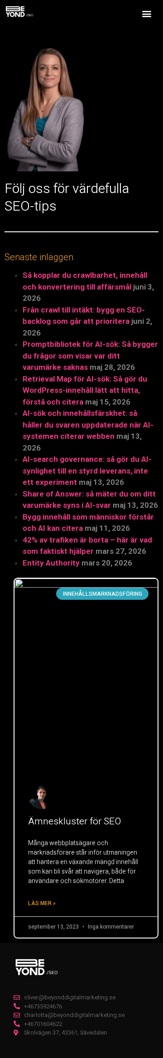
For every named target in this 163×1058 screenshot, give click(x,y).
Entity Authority (51, 562)
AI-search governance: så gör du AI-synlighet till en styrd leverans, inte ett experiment (87, 471)
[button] (146, 13)
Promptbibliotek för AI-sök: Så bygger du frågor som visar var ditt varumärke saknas (90, 356)
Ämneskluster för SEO (74, 821)
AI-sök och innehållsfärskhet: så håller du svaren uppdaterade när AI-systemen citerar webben (88, 425)
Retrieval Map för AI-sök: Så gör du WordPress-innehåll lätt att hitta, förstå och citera (85, 390)
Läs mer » (42, 903)
